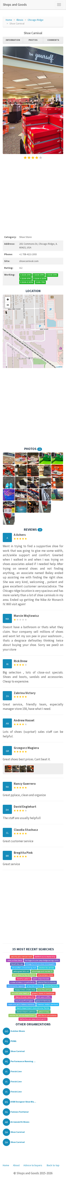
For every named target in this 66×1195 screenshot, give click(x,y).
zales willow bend (14, 960)
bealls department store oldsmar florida (33, 1008)
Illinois (19, 19)
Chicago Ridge (35, 19)
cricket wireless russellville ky (22, 982)
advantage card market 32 (42, 971)
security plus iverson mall (21, 956)
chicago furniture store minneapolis (40, 964)
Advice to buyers (32, 1165)
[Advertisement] (33, 197)
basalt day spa (17, 964)
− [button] (8, 305)
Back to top (53, 1165)
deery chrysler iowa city (24, 997)
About (16, 1165)
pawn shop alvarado (41, 978)
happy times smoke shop (25, 989)
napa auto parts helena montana (21, 1004)
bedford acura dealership (45, 956)
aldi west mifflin (44, 997)
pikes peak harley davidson (24, 975)
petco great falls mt (21, 971)
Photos (33, 40)
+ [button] (8, 299)
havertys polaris (23, 978)
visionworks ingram (16, 986)
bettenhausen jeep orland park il (33, 1019)
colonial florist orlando (47, 982)
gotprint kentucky (43, 1001)
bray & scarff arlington (24, 1001)
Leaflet (59, 366)
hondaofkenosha (51, 986)
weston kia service (46, 967)
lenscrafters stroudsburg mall (24, 967)
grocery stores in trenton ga (43, 993)
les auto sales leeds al (20, 993)
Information (13, 40)
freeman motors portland (47, 1004)
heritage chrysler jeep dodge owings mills (42, 960)
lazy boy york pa (44, 989)
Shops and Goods (15, 4)
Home (9, 19)
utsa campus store (45, 975)
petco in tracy (43, 1012)
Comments (53, 40)
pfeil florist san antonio (47, 1015)
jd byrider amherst (34, 986)
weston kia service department (22, 1015)
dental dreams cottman (26, 1012)
